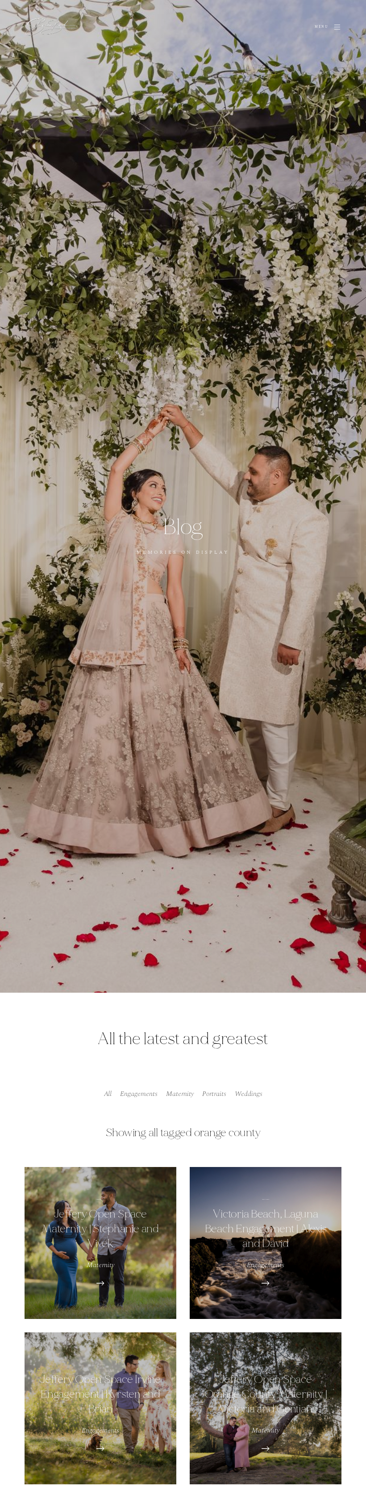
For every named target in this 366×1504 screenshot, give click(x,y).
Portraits (214, 1093)
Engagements (139, 1093)
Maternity (180, 1093)
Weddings (248, 1093)
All (108, 1093)
